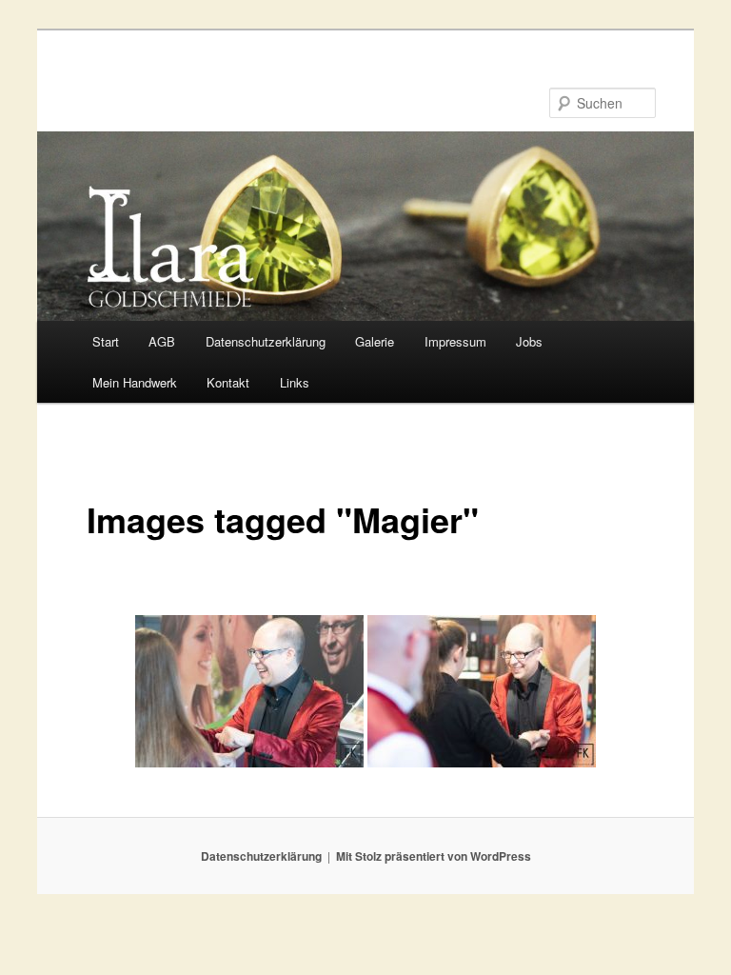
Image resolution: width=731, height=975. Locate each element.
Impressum (455, 341)
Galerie (374, 341)
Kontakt (228, 382)
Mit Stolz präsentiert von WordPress (433, 856)
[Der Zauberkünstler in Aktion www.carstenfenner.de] (481, 691)
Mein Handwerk (134, 382)
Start (105, 341)
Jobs (529, 341)
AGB (161, 341)
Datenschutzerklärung (266, 341)
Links (294, 382)
